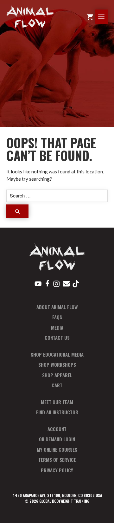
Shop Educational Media (57, 354)
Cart (57, 385)
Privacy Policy (57, 470)
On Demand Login (57, 439)
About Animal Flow (57, 306)
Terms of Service (57, 459)
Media (57, 327)
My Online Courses (57, 449)
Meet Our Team (57, 401)
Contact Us (57, 337)
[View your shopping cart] (90, 17)
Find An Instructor (57, 412)
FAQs (57, 316)
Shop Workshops (57, 364)
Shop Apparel (57, 374)
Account (57, 428)
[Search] (17, 211)
